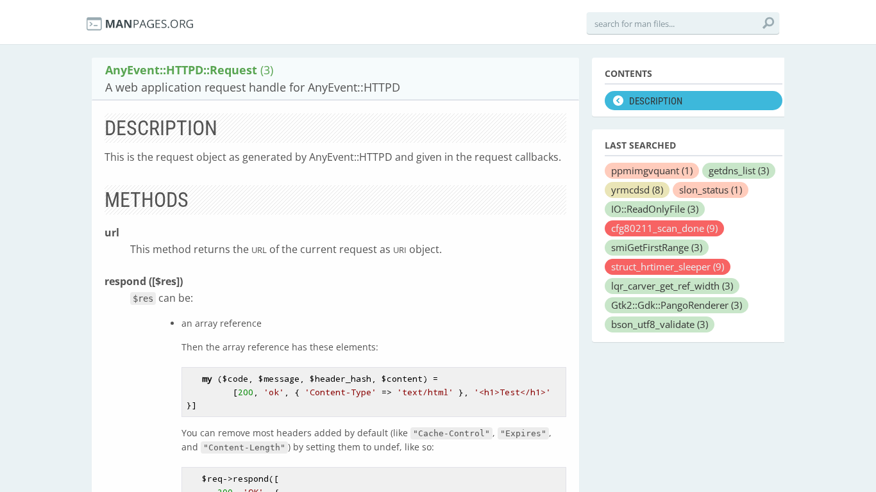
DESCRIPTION (655, 101)
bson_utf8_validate (659, 324)
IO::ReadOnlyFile (654, 208)
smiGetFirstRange (656, 247)
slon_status (710, 189)
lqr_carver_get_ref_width (672, 285)
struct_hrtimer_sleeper (667, 266)
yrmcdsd (637, 189)
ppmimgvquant (652, 170)
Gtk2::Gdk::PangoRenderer (676, 305)
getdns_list (739, 170)
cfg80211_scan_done (664, 228)
